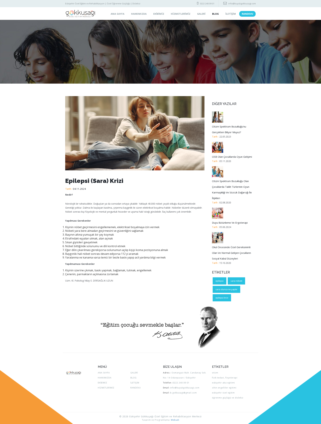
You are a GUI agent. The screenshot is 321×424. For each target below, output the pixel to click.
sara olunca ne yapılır (226, 289)
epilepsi (220, 280)
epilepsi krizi (222, 297)
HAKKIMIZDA (139, 13)
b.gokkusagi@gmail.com (183, 392)
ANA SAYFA (119, 13)
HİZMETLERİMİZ (106, 387)
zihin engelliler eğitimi (224, 387)
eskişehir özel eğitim (223, 392)
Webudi (175, 419)
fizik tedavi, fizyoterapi (224, 377)
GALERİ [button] (201, 13)
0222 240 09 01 (207, 3)
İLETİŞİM (230, 13)
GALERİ (134, 372)
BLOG (215, 13)
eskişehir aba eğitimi (223, 382)
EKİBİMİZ (158, 13)
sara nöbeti (236, 280)
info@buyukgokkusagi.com (242, 3)
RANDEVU (247, 13)
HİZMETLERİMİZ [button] (180, 13)
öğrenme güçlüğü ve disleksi (227, 397)
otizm (215, 372)
